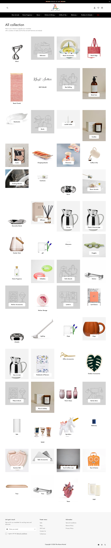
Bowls (42, 129)
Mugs (68, 336)
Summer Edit (17, 468)
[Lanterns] (68, 297)
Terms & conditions (22, 534)
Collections (43, 534)
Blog (41, 526)
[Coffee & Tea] (94, 155)
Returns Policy (69, 526)
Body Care (94, 95)
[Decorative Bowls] (17, 215)
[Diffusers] (42, 212)
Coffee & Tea (62, 15)
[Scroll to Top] (108, 539)
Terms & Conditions (71, 523)
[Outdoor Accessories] (94, 363)
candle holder (68, 124)
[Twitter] (105, 544)
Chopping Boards (43, 163)
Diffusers (42, 220)
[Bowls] (42, 121)
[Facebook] (98, 544)
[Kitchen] (94, 271)
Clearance (68, 163)
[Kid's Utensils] (68, 271)
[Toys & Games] (94, 460)
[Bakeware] (42, 48)
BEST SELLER (42, 87)
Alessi (17, 61)
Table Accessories (43, 460)
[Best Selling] (68, 79)
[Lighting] (42, 328)
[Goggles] (94, 245)
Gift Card (42, 528)
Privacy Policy (69, 528)
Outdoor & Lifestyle (86, 15)
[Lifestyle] (17, 331)
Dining (68, 227)
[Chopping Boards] (42, 155)
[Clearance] (68, 155)
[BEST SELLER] (42, 79)
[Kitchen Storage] (42, 300)
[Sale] (17, 427)
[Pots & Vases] (68, 393)
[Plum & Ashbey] (42, 397)
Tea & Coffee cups (68, 468)
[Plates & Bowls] (17, 393)
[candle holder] (68, 119)
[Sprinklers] (68, 427)
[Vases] (68, 490)
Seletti (42, 442)
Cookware (43, 181)
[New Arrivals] (17, 364)
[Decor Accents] (94, 181)
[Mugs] (68, 328)
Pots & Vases (68, 401)
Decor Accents (94, 189)
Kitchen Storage (42, 310)
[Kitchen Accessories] (17, 297)
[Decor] (68, 184)
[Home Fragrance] (17, 271)
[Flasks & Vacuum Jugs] (94, 216)
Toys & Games (94, 468)
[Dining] (68, 216)
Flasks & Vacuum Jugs (94, 227)
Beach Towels (17, 103)
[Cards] (17, 155)
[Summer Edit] (17, 460)
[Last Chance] (94, 297)
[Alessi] (17, 51)
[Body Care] (94, 83)
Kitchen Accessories (17, 304)
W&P (94, 499)
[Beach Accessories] (68, 48)
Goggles (94, 253)
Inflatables (43, 279)
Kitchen (94, 279)
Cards (17, 163)
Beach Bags (94, 55)
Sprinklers (68, 434)
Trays (16, 494)
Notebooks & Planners (42, 375)
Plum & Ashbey (42, 408)
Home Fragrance (27, 15)
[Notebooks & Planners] (42, 364)
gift (43, 253)
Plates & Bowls (17, 401)
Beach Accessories (68, 55)
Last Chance (94, 304)
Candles (94, 137)
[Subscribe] (35, 529)
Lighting (42, 336)
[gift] (42, 245)
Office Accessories (68, 359)
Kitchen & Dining (49, 15)
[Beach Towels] (17, 88)
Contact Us (43, 531)
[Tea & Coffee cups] (68, 460)
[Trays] (17, 486)
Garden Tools (17, 253)
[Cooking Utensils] (17, 178)
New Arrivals (15, 15)
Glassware (68, 244)
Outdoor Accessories (94, 374)
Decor (38, 15)
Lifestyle (17, 342)
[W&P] (94, 489)
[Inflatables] (42, 271)
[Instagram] (101, 544)
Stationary (74, 15)
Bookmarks (17, 122)
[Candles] (94, 125)
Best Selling (68, 87)
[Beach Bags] (94, 48)
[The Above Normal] (55, 7)
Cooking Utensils (17, 184)
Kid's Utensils (68, 279)
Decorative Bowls (17, 226)
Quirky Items (94, 401)
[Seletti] (42, 430)
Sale (17, 434)
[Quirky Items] (94, 393)
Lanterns (68, 304)
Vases (68, 501)
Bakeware (42, 55)
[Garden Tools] (17, 245)
